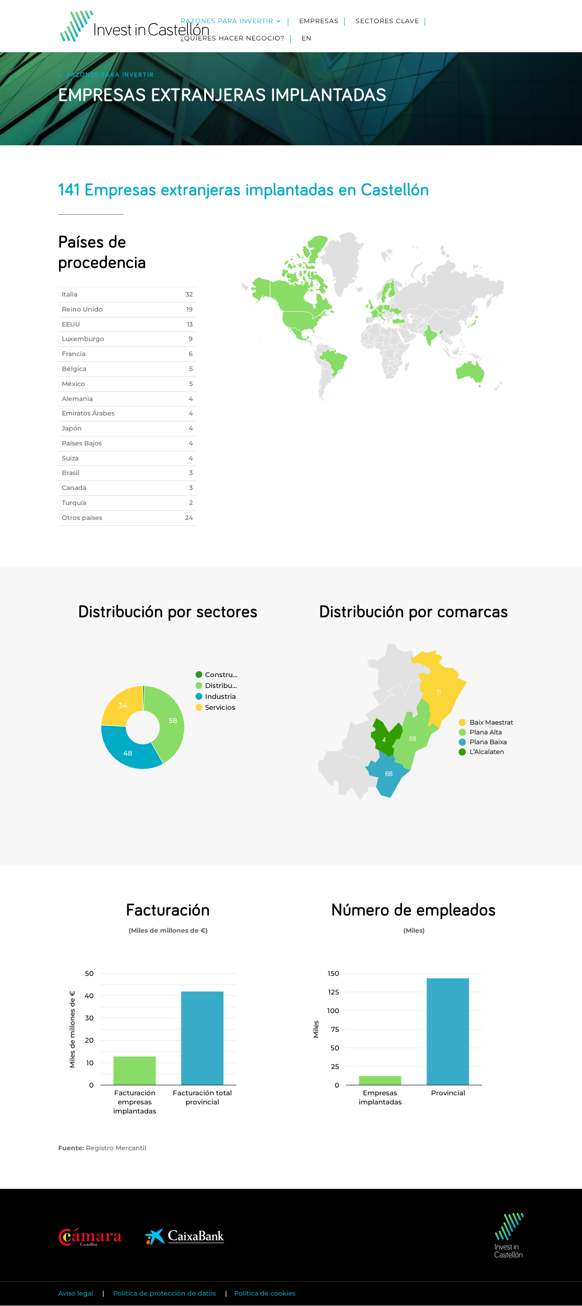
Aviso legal (76, 1293)
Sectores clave (387, 21)
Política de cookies (265, 1293)
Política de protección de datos (164, 1293)
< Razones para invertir (106, 75)
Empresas (319, 21)
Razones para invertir (227, 21)
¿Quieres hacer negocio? (233, 38)
